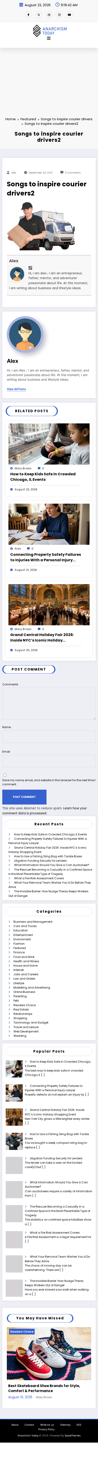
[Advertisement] (49, 75)
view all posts (16, 389)
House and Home (25, 966)
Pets (16, 1001)
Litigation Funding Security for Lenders (40, 861)
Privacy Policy (46, 1428)
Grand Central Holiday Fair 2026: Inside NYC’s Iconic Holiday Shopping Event (42, 637)
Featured (19, 948)
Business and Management (32, 922)
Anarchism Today (28, 1434)
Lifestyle (18, 983)
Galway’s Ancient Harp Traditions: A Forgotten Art (44, 1387)
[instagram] (59, 14)
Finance (19, 952)
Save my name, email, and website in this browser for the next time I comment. (48, 782)
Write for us (47, 1423)
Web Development (26, 1031)
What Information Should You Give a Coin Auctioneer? (51, 865)
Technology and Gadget (30, 1022)
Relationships (22, 1014)
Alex (13, 172)
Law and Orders (24, 979)
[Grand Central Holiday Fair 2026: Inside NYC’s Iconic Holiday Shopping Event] (49, 604)
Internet (18, 970)
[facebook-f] (28, 14)
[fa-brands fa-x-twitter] (38, 14)
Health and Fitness (26, 961)
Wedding (19, 1036)
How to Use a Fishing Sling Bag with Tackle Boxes (48, 856)
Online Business (24, 992)
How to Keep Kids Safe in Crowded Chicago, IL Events (43, 476)
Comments (10, 684)
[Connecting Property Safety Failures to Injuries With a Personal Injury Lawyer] (49, 524)
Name (6, 727)
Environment (22, 939)
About (14, 1423)
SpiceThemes (73, 1434)
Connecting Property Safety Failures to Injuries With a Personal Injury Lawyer (45, 557)
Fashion (19, 944)
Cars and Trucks (25, 926)
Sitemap (65, 1423)
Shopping (20, 1018)
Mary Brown (23, 468)
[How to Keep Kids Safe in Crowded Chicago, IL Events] (49, 444)
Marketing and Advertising (31, 987)
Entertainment (23, 935)
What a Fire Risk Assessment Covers (39, 878)
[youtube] (69, 14)
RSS (79, 1423)
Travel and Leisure (26, 1027)
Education (20, 930)
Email (6, 752)
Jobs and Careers (26, 974)
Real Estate (21, 1009)
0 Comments (73, 172)
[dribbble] (49, 14)
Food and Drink (23, 957)
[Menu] (48, 38)
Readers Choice (24, 1005)
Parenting (20, 996)
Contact (29, 1423)
